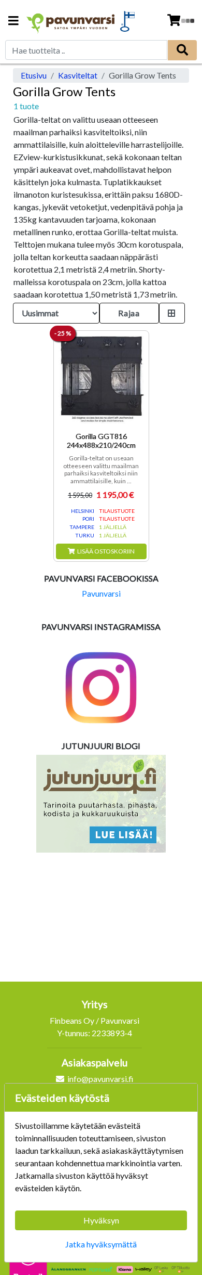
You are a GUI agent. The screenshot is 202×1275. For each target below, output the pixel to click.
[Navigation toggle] (13, 22)
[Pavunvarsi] (71, 21)
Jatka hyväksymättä (101, 1244)
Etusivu (34, 75)
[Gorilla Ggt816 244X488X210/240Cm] (101, 378)
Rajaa (128, 313)
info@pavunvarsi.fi (100, 1079)
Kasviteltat (77, 75)
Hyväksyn (101, 1220)
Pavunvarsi (101, 593)
